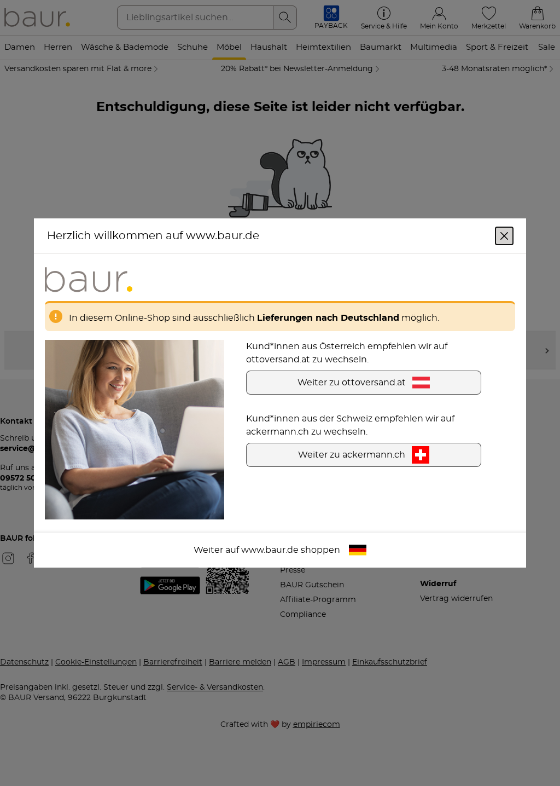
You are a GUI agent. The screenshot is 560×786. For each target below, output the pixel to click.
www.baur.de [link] (270, 550)
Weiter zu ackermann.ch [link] (351, 454)
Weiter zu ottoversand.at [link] (352, 382)
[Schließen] (504, 236)
